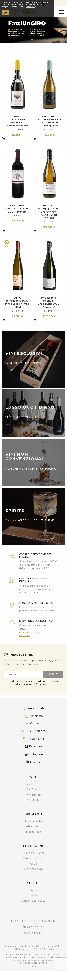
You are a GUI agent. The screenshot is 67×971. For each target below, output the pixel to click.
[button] (26, 39)
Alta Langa (33, 826)
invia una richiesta (30, 632)
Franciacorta (33, 821)
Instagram (35, 754)
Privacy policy (33, 927)
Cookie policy (33, 933)
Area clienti (35, 708)
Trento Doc (33, 832)
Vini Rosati (33, 795)
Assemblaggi (33, 869)
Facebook (35, 746)
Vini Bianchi (33, 789)
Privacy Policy (23, 681)
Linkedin (35, 762)
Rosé (33, 863)
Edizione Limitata (33, 901)
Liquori (33, 890)
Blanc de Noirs (33, 858)
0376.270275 (35, 731)
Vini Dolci (33, 800)
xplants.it (33, 966)
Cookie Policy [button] (31, 7)
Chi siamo (36, 716)
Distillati (33, 895)
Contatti (35, 723)
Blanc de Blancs (33, 853)
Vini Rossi (34, 784)
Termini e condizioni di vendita (33, 921)
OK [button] (5, 12)
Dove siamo (35, 739)
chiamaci (24, 635)
